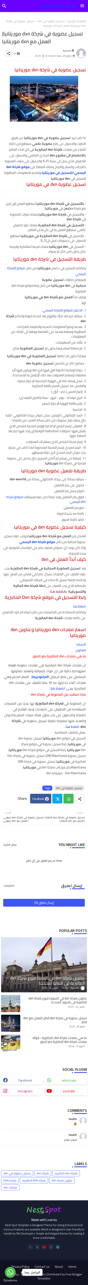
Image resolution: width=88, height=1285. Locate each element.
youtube (69, 1091)
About (59, 1267)
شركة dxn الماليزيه (66, 1173)
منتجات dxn (10, 1187)
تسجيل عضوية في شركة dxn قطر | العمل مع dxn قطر (55, 1020)
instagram (25, 1091)
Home (72, 1267)
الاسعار (81, 644)
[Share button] (80, 798)
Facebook (38, 798)
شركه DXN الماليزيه (34, 1180)
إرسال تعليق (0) (44, 903)
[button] (4, 6)
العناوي (82, 650)
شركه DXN (9, 1180)
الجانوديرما (40, 676)
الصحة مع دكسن (58, 6)
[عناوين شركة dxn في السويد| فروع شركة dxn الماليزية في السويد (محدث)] (10, 1003)
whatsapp (69, 1080)
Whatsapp (68, 798)
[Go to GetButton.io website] (10, 1280)
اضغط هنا (79, 606)
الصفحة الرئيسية (76, 21)
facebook (25, 1080)
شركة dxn (43, 1173)
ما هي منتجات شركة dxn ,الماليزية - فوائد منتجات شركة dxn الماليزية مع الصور (59, 1040)
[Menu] (82, 6)
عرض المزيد (10, 845)
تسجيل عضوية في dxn (51, 21)
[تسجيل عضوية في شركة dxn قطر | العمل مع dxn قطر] (10, 1023)
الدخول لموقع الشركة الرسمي (62, 310)
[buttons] (30, 1247)
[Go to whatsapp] (10, 1272)
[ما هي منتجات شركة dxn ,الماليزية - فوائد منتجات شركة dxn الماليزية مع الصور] (10, 1043)
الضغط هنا (57, 688)
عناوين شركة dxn (61, 1180)
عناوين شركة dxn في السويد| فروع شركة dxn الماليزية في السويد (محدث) (58, 1000)
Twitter (57, 798)
